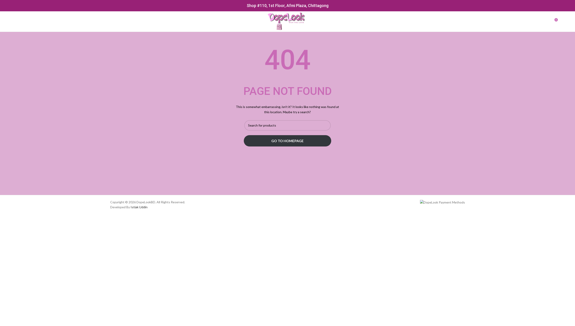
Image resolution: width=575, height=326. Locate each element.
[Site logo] (287, 21)
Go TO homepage (287, 141)
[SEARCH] (325, 125)
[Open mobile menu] (20, 21)
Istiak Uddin (139, 207)
